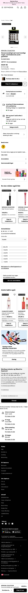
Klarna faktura (23, 71)
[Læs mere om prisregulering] (7, 67)
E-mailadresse (5, 390)
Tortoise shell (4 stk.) (17, 407)
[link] (14, 280)
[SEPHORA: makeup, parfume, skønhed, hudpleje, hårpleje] (8, 7)
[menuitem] (21, 7)
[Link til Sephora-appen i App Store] (16, 531)
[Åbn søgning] (18, 7)
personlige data (10, 382)
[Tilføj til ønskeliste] (14, 190)
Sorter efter (4, 236)
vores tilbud (12, 536)
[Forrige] (2, 37)
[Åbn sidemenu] (2, 7)
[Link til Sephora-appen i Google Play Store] (6, 531)
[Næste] (25, 37)
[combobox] (14, 239)
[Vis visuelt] (13, 36)
